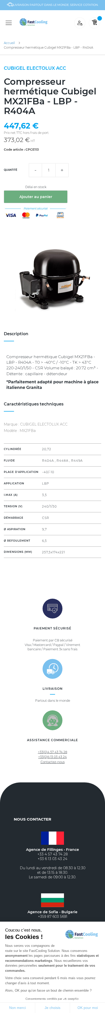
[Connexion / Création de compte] (79, 23)
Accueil (9, 43)
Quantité (10, 170)
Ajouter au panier (35, 196)
